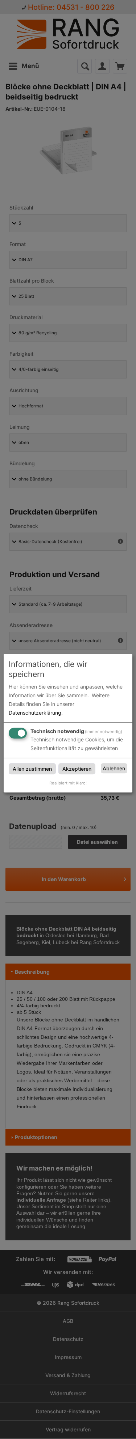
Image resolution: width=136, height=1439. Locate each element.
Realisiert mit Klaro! (68, 783)
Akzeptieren (76, 769)
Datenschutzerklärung (35, 713)
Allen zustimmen (32, 769)
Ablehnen (114, 768)
